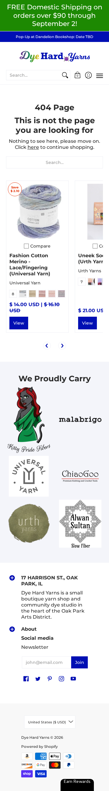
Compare (40, 246)
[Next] (62, 346)
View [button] (18, 323)
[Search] (65, 75)
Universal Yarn (25, 283)
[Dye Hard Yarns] (54, 55)
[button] (77, 75)
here (33, 147)
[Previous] (47, 346)
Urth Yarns (89, 271)
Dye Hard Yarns (35, 737)
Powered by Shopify (39, 746)
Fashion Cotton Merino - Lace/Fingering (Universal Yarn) (29, 265)
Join (79, 662)
